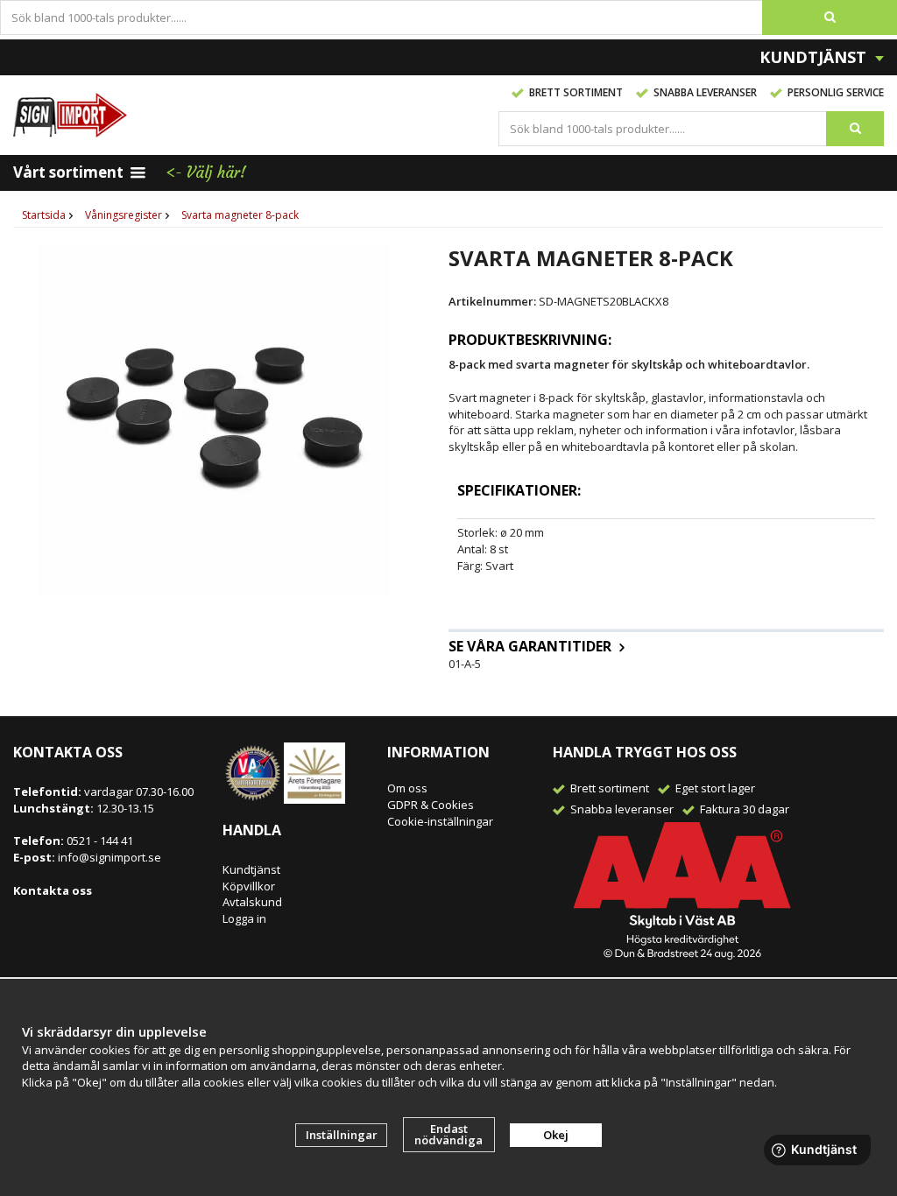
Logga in (244, 918)
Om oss (407, 788)
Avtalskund (252, 902)
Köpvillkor (248, 886)
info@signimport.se (109, 857)
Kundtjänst (251, 869)
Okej (556, 1135)
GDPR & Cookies (430, 805)
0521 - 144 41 (98, 840)
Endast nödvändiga (448, 1134)
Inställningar (342, 1135)
